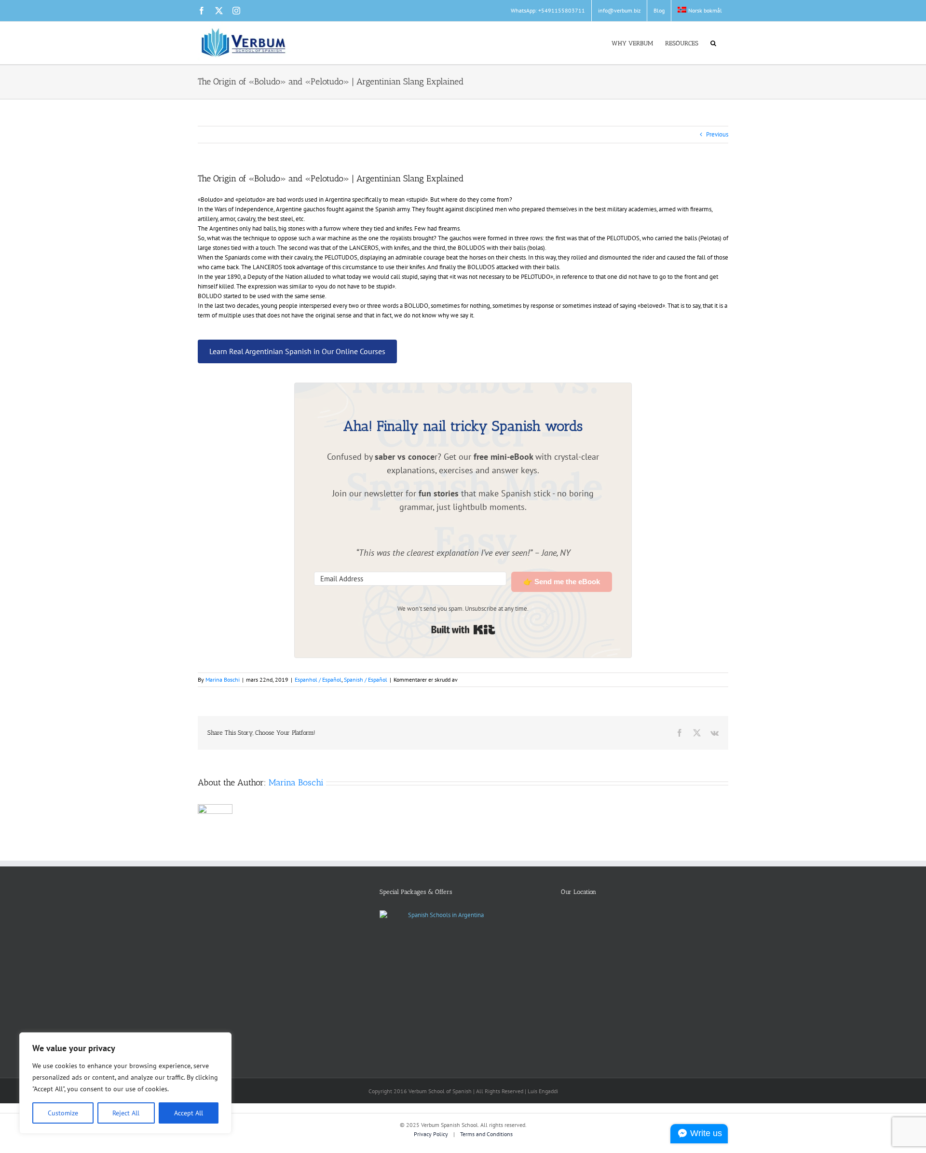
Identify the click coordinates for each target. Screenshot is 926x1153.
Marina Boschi (222, 679)
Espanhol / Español (318, 679)
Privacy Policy (431, 1134)
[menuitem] (699, 10)
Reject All (125, 1113)
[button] (713, 42)
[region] (125, 1083)
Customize (63, 1113)
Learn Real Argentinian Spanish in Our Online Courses (297, 351)
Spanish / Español (365, 679)
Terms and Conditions (486, 1134)
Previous (717, 134)
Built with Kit (463, 629)
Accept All (188, 1113)
